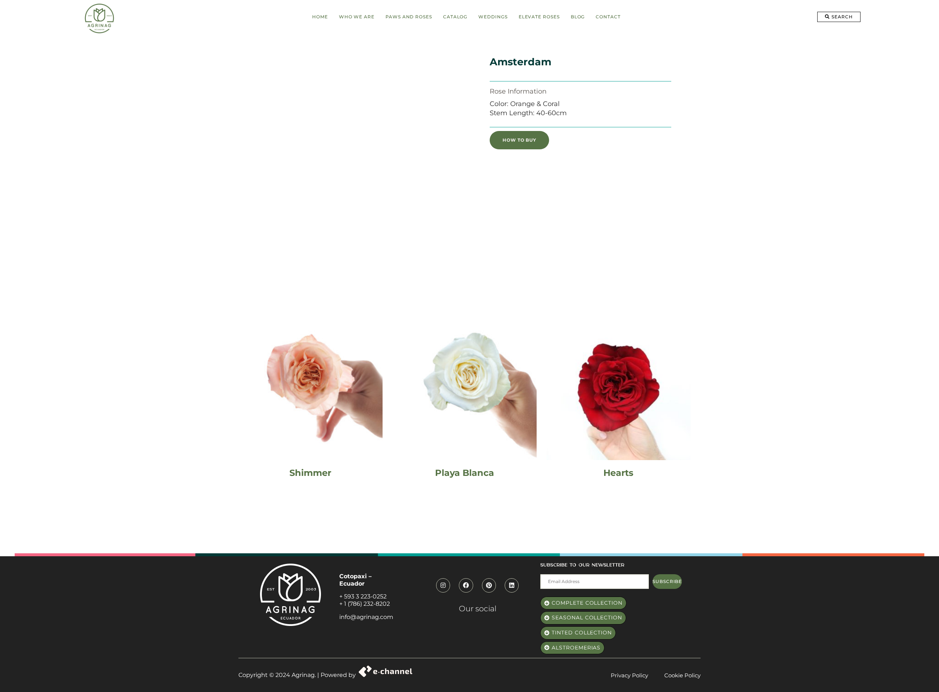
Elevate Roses (539, 16)
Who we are (356, 16)
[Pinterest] (489, 585)
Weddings (492, 16)
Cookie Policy (682, 675)
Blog (578, 16)
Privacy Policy (629, 675)
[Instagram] (443, 585)
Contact (608, 16)
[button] (838, 17)
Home (320, 16)
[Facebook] (466, 585)
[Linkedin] (512, 585)
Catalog (455, 16)
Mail (545, 570)
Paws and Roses (409, 16)
